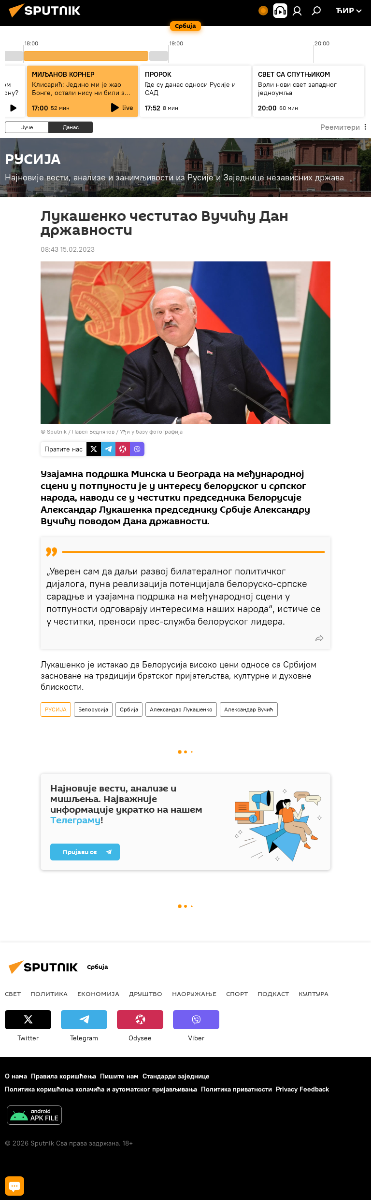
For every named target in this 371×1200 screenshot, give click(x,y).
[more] (319, 638)
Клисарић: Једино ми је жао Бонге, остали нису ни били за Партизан (80, 92)
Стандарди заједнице (176, 1076)
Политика (49, 993)
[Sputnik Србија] (47, 18)
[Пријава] (297, 10)
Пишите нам (119, 1076)
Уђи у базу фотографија (151, 431)
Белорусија (93, 709)
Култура (313, 993)
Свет (13, 993)
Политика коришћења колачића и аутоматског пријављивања (101, 1089)
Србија (129, 709)
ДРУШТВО (145, 993)
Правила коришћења (63, 1076)
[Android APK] (34, 1116)
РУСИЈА (56, 709)
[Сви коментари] (14, 1186)
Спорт (237, 993)
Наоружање (194, 993)
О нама (16, 1076)
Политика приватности (236, 1089)
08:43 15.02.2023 (68, 249)
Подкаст (273, 993)
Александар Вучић (248, 709)
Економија (98, 993)
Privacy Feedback (302, 1089)
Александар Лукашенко (181, 709)
